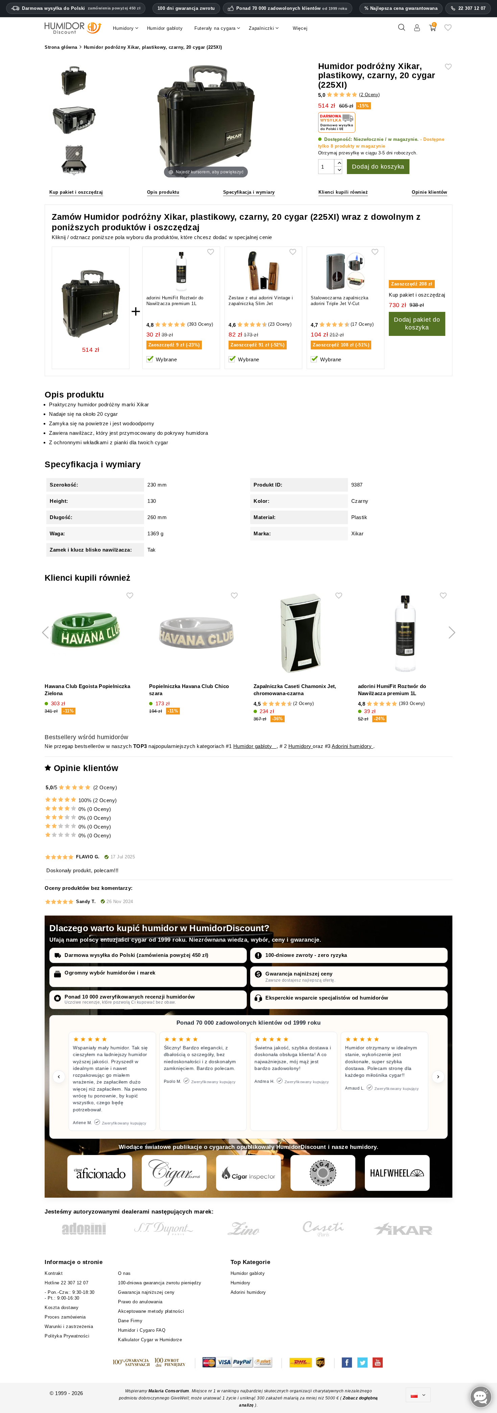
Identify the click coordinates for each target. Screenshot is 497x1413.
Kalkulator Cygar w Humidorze (150, 1339)
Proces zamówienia (65, 1317)
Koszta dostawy (61, 1307)
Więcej (300, 28)
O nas (124, 1273)
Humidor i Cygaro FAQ (141, 1330)
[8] (258, 325)
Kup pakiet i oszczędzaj (76, 192)
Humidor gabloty (255, 746)
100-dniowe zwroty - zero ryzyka (306, 955)
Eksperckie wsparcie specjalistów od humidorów (326, 998)
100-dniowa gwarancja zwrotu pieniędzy (160, 1282)
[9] (261, 325)
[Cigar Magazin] (322, 1173)
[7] (255, 325)
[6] (252, 325)
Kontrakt (54, 1273)
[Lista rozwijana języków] (418, 1395)
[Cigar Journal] (174, 1173)
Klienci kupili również (343, 192)
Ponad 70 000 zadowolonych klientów (292, 8)
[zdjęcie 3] (74, 121)
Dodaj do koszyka (378, 166)
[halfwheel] (397, 1173)
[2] (335, 95)
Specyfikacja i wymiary (249, 192)
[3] (342, 95)
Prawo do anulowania (140, 1301)
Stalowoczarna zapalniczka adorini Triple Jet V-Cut (340, 300)
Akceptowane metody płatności (151, 1311)
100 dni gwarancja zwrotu (186, 8)
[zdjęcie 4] (74, 160)
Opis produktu (163, 192)
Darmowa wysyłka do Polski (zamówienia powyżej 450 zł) (137, 955)
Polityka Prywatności (67, 1336)
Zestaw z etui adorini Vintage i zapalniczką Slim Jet (261, 300)
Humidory (300, 746)
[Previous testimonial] (58, 1076)
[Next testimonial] (438, 1076)
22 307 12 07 (472, 8)
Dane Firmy (130, 1320)
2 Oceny (370, 94)
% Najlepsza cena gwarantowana (401, 8)
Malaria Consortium (168, 1391)
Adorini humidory (352, 746)
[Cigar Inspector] (248, 1173)
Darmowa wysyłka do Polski (81, 8)
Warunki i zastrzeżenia (69, 1326)
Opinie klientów (429, 192)
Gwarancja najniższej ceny (299, 974)
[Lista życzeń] (448, 30)
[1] (329, 95)
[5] (354, 95)
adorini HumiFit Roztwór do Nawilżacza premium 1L (175, 300)
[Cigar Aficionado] (99, 1173)
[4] (348, 95)
